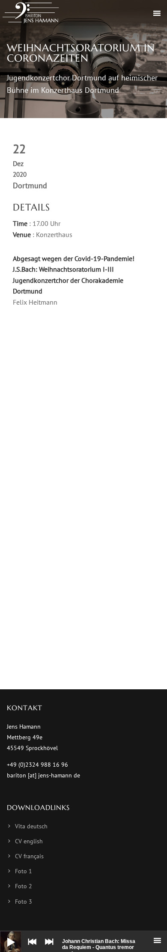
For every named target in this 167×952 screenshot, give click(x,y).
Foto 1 (23, 871)
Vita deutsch (31, 826)
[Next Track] (47, 947)
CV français (29, 856)
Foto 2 (23, 886)
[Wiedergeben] (4, 935)
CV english (29, 841)
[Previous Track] (30, 947)
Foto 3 (23, 901)
